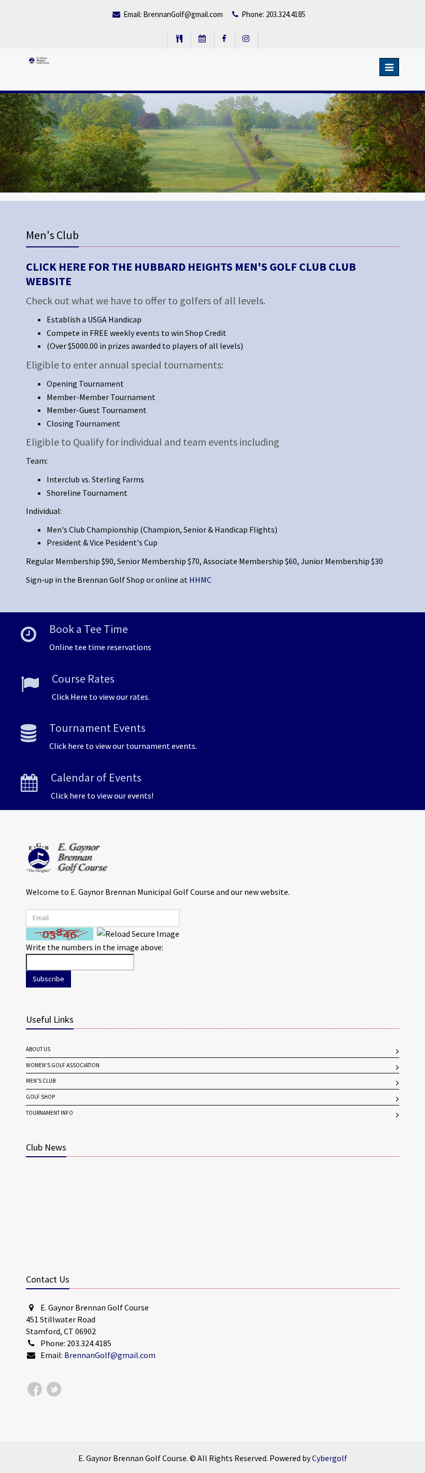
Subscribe (48, 979)
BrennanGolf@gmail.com (183, 14)
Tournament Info (49, 1113)
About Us (38, 1049)
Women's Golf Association (63, 1065)
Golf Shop (40, 1097)
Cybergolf (329, 1458)
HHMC (200, 580)
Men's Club (40, 1081)
